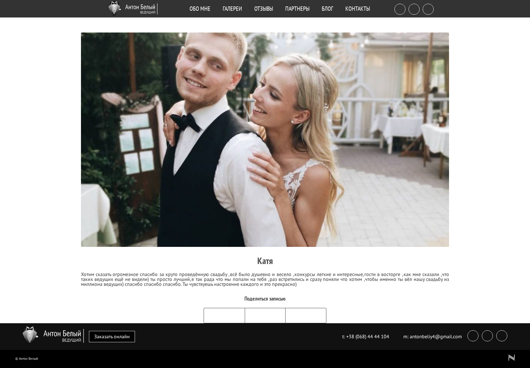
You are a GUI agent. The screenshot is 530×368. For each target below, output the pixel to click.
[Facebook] (400, 10)
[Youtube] (428, 10)
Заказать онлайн (112, 336)
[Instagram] (414, 10)
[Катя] (265, 140)
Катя (265, 260)
